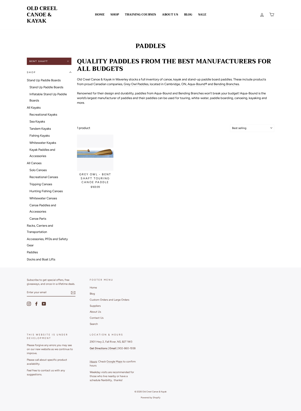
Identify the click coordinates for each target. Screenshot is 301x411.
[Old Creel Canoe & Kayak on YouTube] (44, 304)
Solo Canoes (38, 170)
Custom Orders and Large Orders (109, 299)
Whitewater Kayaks (42, 143)
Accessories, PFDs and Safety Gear (47, 242)
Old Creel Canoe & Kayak (42, 14)
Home (100, 14)
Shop (114, 14)
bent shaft (38, 61)
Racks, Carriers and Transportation (40, 229)
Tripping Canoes (40, 184)
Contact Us (96, 317)
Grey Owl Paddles (136, 84)
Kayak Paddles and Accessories (42, 153)
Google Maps (114, 361)
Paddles (32, 252)
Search (94, 324)
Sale (202, 14)
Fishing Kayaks (39, 136)
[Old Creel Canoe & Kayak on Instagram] (29, 304)
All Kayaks (34, 107)
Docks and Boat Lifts (41, 259)
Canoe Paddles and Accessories (42, 208)
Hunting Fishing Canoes (46, 191)
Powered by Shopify (150, 397)
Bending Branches (226, 84)
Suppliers (95, 305)
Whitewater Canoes (43, 198)
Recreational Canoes (43, 177)
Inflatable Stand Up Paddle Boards (48, 97)
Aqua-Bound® (197, 84)
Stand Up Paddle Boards (44, 80)
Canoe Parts (37, 219)
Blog (188, 14)
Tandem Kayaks (40, 129)
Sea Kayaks (37, 121)
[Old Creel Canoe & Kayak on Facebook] (36, 304)
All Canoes (34, 163)
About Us (170, 14)
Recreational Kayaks (43, 114)
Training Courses (140, 14)
